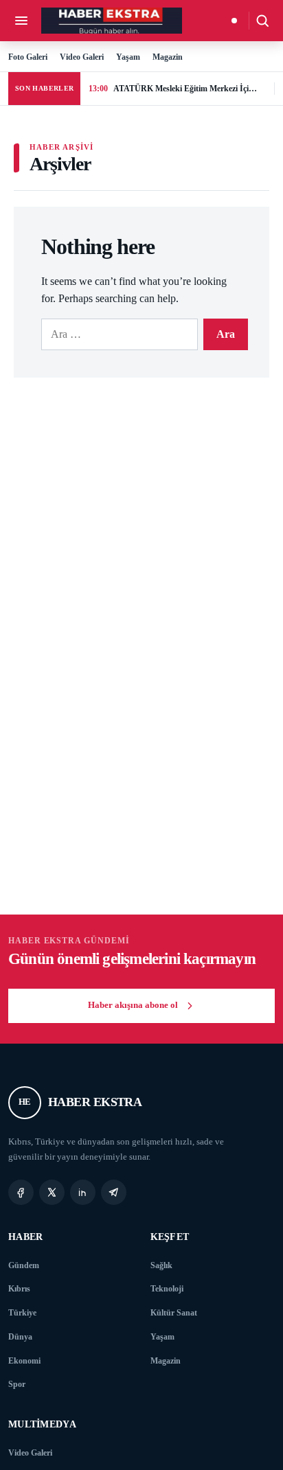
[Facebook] (21, 1192)
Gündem (23, 1265)
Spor (16, 1384)
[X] (52, 1192)
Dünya (20, 1337)
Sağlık (161, 1265)
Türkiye (22, 1313)
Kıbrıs (19, 1289)
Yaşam (128, 57)
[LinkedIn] (82, 1192)
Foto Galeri (27, 57)
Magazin (167, 57)
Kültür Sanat (173, 1313)
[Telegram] (113, 1192)
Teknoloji (166, 1289)
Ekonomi (24, 1361)
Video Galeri (82, 57)
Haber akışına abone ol (133, 1005)
